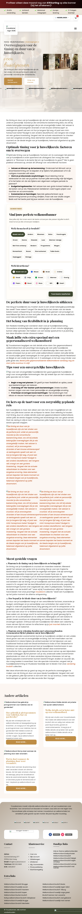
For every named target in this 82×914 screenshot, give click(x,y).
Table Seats (54, 251)
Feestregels (61, 234)
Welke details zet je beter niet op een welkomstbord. (59, 711)
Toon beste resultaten (60, 294)
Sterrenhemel (40, 251)
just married (54, 624)
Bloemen (40, 234)
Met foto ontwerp (19, 246)
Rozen (28, 251)
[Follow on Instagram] (62, 834)
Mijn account (35, 857)
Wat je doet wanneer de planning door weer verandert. (17, 761)
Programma (45, 246)
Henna (24, 240)
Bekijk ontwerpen (12, 81)
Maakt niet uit (18, 234)
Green (15, 240)
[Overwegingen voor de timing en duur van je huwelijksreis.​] (60, 62)
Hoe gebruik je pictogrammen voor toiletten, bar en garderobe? (21, 714)
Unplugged (17, 257)
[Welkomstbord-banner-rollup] (56, 520)
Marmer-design (55, 240)
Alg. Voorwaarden (36, 864)
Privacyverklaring (36, 867)
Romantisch (17, 251)
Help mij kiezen (31, 81)
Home (6, 42)
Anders (30, 234)
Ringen (57, 246)
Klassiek (34, 240)
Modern (33, 246)
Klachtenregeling (36, 870)
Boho (50, 234)
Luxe (43, 240)
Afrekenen (34, 862)
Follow (56, 835)
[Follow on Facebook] (50, 834)
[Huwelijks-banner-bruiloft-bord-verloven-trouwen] (23, 455)
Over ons (33, 854)
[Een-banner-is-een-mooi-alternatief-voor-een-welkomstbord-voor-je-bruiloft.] (23, 520)
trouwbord (40, 592)
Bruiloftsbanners (17, 42)
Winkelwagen (35, 859)
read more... (21, 742)
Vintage (28, 257)
